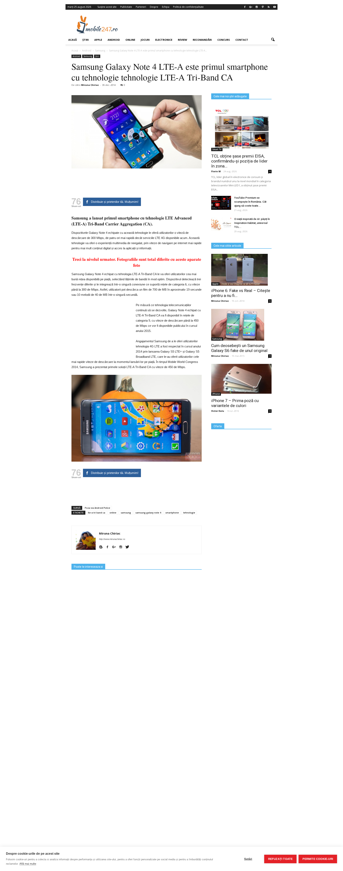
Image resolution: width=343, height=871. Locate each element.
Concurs (223, 40)
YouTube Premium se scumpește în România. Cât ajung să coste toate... (250, 201)
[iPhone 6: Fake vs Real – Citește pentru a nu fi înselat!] (241, 270)
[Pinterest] (263, 7)
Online (130, 40)
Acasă (72, 40)
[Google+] (251, 7)
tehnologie (189, 512)
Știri (85, 40)
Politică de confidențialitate (188, 7)
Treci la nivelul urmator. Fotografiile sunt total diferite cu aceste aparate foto (136, 262)
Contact (241, 40)
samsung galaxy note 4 (148, 512)
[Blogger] (102, 547)
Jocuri (145, 40)
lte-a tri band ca (96, 512)
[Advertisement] (204, 24)
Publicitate (126, 7)
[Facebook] (245, 7)
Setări (248, 858)
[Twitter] (128, 547)
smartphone (172, 512)
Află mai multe (27, 863)
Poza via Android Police (97, 507)
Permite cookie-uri (318, 858)
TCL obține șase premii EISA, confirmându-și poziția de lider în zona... (239, 161)
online (113, 512)
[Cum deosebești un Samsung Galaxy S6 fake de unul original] (241, 325)
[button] (272, 39)
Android (114, 40)
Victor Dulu (217, 410)
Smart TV (216, 149)
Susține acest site (107, 7)
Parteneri (141, 7)
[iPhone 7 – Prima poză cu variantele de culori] (241, 379)
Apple (98, 40)
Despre (154, 7)
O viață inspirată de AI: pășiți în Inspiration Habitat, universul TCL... (252, 223)
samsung (126, 512)
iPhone (216, 393)
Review (182, 40)
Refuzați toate (280, 858)
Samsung (87, 56)
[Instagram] (257, 7)
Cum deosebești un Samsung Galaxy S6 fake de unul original (239, 348)
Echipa (165, 7)
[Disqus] (136, 702)
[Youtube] (274, 7)
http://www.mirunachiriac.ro (112, 539)
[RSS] (269, 7)
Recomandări (202, 40)
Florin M (216, 171)
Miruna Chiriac (90, 84)
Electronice (163, 40)
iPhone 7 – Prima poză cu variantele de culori (235, 403)
